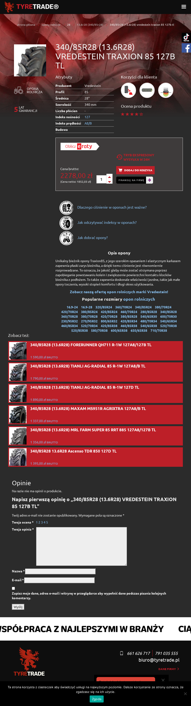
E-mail (18, 580)
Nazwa (18, 571)
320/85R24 (104, 307)
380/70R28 (89, 316)
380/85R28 (129, 316)
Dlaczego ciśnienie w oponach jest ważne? (111, 207)
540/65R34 (168, 321)
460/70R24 (129, 312)
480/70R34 (148, 321)
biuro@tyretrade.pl (159, 660)
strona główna (26, 24)
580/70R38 (99, 330)
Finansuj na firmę (131, 180)
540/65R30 (148, 316)
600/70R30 (168, 316)
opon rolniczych (139, 299)
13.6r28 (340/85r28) (90, 24)
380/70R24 (163, 307)
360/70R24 (123, 307)
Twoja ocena (23, 522)
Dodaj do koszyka (137, 170)
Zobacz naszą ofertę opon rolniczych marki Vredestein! (119, 291)
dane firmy (167, 669)
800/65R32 (109, 321)
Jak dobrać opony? (92, 237)
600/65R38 (119, 330)
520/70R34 (89, 326)
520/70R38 (168, 326)
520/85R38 (79, 330)
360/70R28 (69, 316)
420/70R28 (109, 316)
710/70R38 (158, 330)
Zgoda (96, 699)
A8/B (88, 123)
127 (87, 117)
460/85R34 (69, 326)
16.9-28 (86, 307)
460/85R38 (129, 326)
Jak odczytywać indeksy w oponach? (106, 222)
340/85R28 (168, 312)
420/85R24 (109, 312)
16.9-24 (72, 307)
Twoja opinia (23, 529)
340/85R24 (143, 307)
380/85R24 (89, 312)
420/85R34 (129, 321)
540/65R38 (148, 326)
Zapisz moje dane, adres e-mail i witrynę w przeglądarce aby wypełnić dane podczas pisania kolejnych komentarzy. (89, 595)
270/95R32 (89, 321)
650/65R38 (139, 330)
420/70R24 (69, 312)
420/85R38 (109, 326)
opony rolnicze (51, 24)
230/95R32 (69, 321)
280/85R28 (148, 312)
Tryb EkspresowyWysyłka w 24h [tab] (138, 157)
